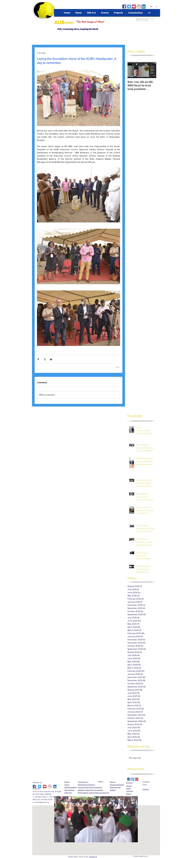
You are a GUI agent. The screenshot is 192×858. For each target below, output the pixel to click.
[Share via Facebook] (38, 359)
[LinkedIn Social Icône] (144, 7)
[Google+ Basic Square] (136, 781)
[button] (96, 841)
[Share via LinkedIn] (51, 359)
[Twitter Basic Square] (132, 781)
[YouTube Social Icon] (134, 7)
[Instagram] (139, 7)
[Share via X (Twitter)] (44, 359)
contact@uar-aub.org (41, 804)
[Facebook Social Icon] (124, 7)
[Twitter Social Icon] (129, 7)
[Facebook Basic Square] (128, 781)
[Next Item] (152, 70)
